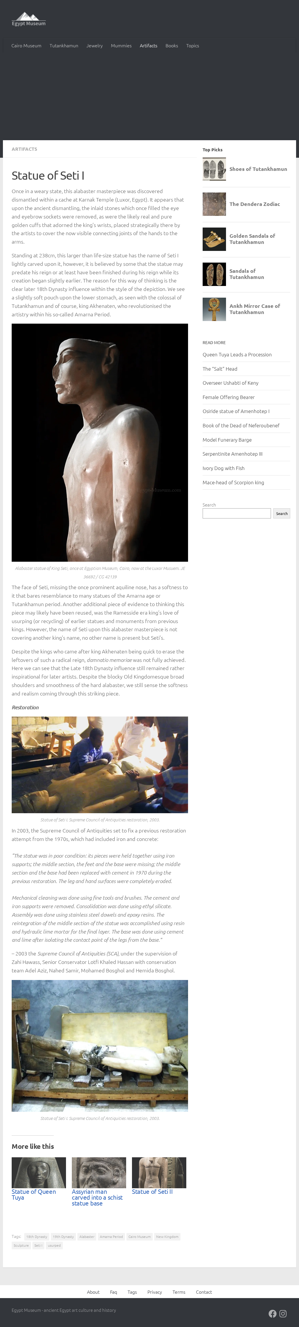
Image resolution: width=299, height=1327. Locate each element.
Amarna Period (111, 1236)
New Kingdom (167, 1236)
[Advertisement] (149, 96)
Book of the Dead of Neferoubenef (241, 425)
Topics (192, 45)
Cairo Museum (26, 45)
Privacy (154, 1291)
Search (209, 505)
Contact (204, 1291)
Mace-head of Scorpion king (233, 482)
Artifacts (148, 45)
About (93, 1291)
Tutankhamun (64, 45)
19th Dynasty (63, 1236)
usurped (54, 1245)
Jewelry (94, 45)
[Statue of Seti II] (159, 1172)
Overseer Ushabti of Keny (230, 382)
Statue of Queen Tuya (34, 1194)
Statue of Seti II (152, 1191)
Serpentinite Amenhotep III (233, 453)
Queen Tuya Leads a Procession (237, 354)
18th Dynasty (36, 1236)
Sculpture (21, 1245)
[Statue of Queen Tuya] (39, 1172)
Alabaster (86, 1236)
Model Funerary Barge (227, 439)
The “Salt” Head (220, 368)
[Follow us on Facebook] (273, 1314)
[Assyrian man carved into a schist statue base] (99, 1172)
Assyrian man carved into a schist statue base (97, 1197)
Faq (113, 1291)
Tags (132, 1291)
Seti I (38, 1245)
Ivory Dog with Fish (224, 468)
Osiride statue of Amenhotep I (236, 411)
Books (172, 45)
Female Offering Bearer (229, 397)
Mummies (121, 45)
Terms (179, 1291)
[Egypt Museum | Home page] (29, 19)
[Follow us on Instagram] (283, 1314)
